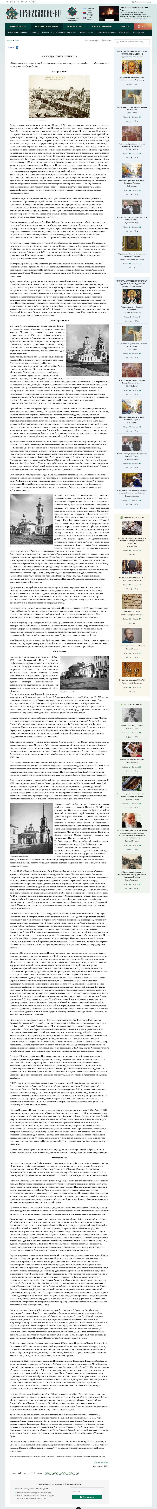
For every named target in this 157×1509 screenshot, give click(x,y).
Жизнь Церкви (124, 32)
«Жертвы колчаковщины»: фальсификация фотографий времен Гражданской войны (132, 874)
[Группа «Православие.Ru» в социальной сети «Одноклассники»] (11, 2)
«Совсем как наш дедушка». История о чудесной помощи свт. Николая (132, 491)
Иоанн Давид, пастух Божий (132, 725)
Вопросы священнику (102, 26)
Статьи (17, 40)
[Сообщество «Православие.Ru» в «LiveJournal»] (18, 2)
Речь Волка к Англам (132, 611)
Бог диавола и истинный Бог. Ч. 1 (132, 680)
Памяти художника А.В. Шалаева (132, 645)
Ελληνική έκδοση (90, 9)
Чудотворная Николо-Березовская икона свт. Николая (131, 255)
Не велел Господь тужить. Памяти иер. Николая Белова (132, 218)
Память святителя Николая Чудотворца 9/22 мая (132, 52)
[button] (107, 20)
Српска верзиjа (90, 14)
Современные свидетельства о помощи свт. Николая (132, 108)
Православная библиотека (65, 32)
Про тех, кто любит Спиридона (132, 759)
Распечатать (108, 40)
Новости (125, 26)
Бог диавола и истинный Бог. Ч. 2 (132, 577)
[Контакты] (33, 2)
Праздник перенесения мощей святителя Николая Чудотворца (131, 78)
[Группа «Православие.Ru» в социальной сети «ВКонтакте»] (7, 2)
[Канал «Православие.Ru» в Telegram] (26, 2)
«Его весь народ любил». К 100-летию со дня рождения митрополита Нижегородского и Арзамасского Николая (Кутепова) (132, 834)
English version (89, 18)
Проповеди (35, 32)
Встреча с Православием (46, 26)
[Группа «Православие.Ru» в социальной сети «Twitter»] (14, 2)
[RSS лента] (30, 2)
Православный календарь (72, 19)
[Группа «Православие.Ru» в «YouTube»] (22, 2)
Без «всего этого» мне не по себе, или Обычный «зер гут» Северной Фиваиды (132, 540)
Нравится (11, 47)
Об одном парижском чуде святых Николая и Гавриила (131, 181)
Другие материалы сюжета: (132, 56)
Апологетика (47, 32)
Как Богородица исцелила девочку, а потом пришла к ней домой (131, 794)
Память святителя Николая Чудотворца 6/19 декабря (132, 282)
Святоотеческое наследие (17, 32)
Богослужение (138, 32)
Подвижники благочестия (106, 32)
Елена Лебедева (101, 1462)
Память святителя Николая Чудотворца (132, 308)
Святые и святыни (86, 32)
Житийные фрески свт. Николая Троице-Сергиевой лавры (132, 145)
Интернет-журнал (75, 26)
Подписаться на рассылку (143, 2)
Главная (9, 40)
